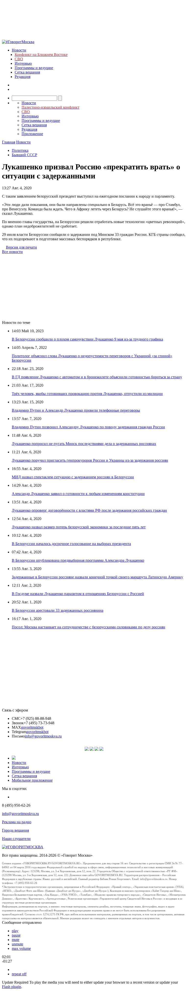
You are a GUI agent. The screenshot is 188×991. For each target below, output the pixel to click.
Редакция (22, 77)
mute (15, 940)
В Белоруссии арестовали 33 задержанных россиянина (57, 610)
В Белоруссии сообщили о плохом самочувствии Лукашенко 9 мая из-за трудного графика (87, 339)
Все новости (12, 252)
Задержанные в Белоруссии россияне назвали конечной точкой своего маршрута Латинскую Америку (97, 577)
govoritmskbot (32, 727)
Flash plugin (11, 987)
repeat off (19, 974)
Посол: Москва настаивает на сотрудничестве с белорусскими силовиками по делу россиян (88, 627)
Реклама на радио (16, 822)
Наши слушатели (16, 839)
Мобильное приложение (32, 780)
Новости (19, 50)
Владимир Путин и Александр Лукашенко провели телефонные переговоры (76, 410)
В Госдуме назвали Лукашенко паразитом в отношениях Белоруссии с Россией (78, 594)
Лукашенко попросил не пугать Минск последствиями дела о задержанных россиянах (84, 444)
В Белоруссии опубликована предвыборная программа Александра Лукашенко (78, 560)
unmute (17, 944)
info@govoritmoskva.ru (43, 736)
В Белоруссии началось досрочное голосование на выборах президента (71, 544)
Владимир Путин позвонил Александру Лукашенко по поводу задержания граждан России (88, 427)
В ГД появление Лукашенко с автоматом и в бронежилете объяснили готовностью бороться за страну (97, 377)
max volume (21, 948)
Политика (20, 150)
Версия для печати (21, 247)
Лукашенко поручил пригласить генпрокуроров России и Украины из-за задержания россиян (90, 460)
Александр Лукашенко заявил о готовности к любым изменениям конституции (78, 494)
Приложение (32, 134)
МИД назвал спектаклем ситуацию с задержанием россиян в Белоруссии (73, 477)
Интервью (23, 63)
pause (16, 935)
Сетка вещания (27, 72)
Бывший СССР (24, 155)
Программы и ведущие (34, 68)
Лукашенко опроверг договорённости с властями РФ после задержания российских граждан (89, 510)
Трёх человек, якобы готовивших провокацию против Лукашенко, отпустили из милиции (87, 394)
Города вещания (15, 830)
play (15, 931)
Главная (8, 142)
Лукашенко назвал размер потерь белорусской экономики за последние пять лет (79, 527)
